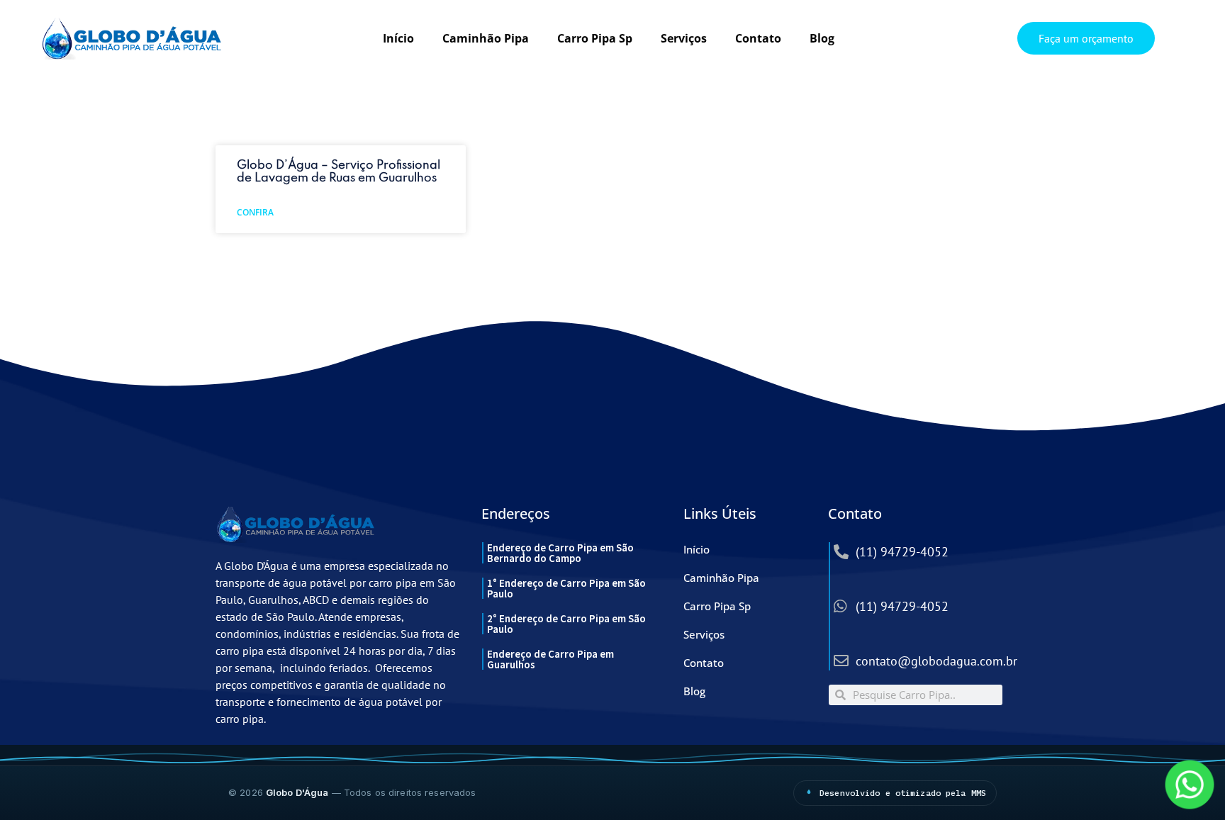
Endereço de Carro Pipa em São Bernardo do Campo (560, 553)
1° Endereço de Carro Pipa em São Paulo (566, 588)
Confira (255, 212)
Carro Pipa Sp (594, 38)
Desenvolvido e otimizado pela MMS (903, 792)
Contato (758, 38)
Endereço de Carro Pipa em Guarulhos (550, 659)
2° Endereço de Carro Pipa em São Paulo (566, 624)
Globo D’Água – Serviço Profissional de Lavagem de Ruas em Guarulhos (338, 171)
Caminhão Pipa (485, 38)
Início (398, 38)
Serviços (684, 38)
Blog (822, 38)
